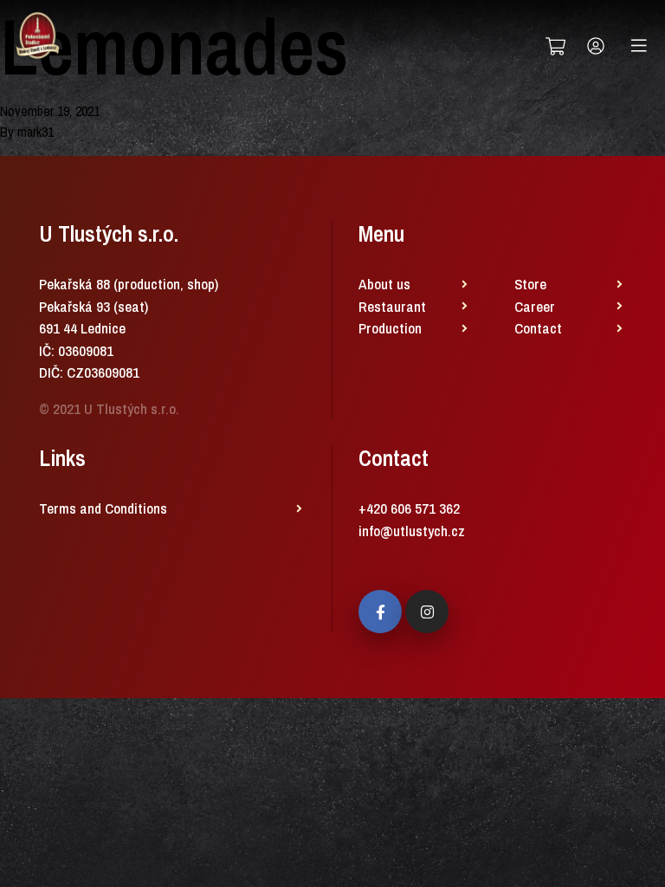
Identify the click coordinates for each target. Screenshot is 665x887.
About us (384, 284)
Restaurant (392, 306)
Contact (538, 328)
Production (390, 328)
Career (534, 306)
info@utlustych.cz (411, 531)
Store (530, 284)
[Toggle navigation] (639, 46)
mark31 (35, 131)
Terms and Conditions (103, 508)
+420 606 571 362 (409, 508)
